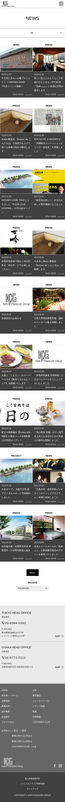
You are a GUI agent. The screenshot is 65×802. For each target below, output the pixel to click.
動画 (34, 711)
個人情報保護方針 (32, 778)
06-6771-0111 (15, 657)
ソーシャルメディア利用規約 (32, 784)
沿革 (34, 690)
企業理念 (6, 701)
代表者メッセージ (10, 695)
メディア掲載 (38, 706)
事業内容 (6, 706)
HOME (5, 690)
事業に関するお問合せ (22, 736)
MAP (57, 636)
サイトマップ (32, 789)
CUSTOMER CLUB (41, 722)
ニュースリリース (40, 701)
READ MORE (18, 94)
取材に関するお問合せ (22, 741)
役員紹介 (6, 717)
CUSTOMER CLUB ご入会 (24, 746)
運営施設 (36, 695)
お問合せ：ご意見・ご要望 (14, 730)
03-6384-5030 (15, 623)
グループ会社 (8, 722)
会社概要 (6, 711)
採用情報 (36, 717)
